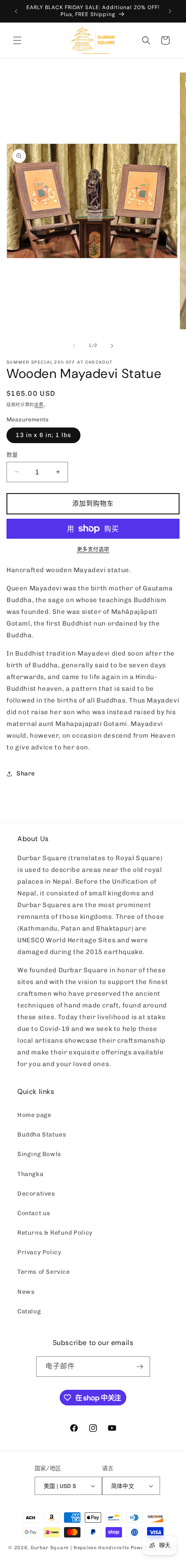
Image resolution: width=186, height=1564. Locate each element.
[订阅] (140, 1366)
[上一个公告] (16, 11)
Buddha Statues (41, 1134)
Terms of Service (43, 1272)
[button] (17, 40)
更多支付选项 (93, 550)
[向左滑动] (73, 345)
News (26, 1292)
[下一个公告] (170, 11)
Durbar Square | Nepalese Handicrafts (80, 1548)
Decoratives (36, 1193)
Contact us (34, 1213)
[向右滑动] (112, 345)
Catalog (29, 1311)
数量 (12, 454)
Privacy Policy (39, 1252)
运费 (38, 405)
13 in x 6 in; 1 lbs (43, 435)
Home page (34, 1115)
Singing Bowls (39, 1154)
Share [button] (25, 773)
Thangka (30, 1174)
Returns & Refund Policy (55, 1232)
